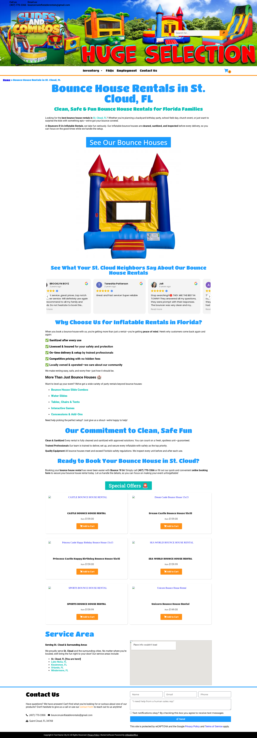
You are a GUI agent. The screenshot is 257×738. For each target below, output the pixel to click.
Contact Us (148, 70)
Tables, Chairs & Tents (65, 402)
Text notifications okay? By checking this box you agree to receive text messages (178, 712)
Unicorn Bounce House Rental (170, 603)
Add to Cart (88, 526)
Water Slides (59, 396)
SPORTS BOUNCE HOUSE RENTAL (86, 603)
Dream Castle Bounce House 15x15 (170, 513)
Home (6, 79)
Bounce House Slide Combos (69, 389)
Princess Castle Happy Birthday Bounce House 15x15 (86, 558)
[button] (209, 296)
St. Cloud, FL (100, 117)
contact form (86, 707)
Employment (127, 70)
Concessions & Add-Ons (67, 414)
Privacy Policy (192, 726)
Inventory (91, 70)
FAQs (110, 70)
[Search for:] (197, 33)
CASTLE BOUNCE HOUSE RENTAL (86, 513)
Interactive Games (63, 408)
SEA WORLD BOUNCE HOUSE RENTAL (170, 558)
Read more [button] (110, 309)
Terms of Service (213, 726)
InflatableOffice (131, 735)
